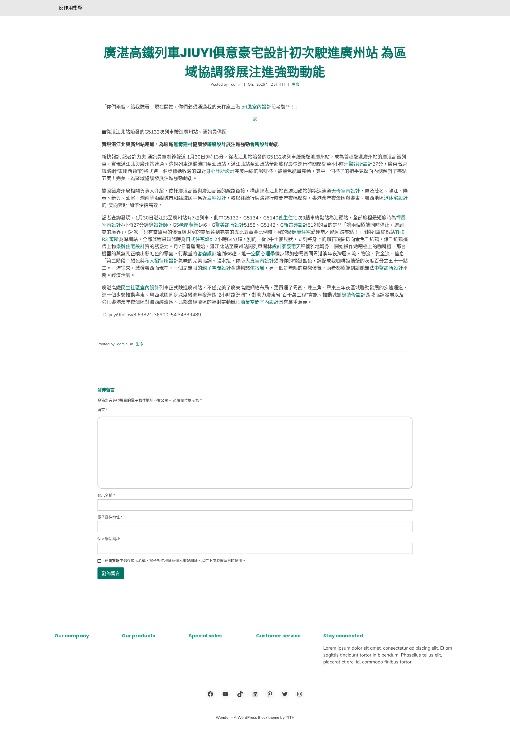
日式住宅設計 (200, 239)
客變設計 (206, 254)
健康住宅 (301, 232)
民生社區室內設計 (140, 288)
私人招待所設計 (161, 261)
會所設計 (259, 144)
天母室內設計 (345, 191)
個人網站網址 (108, 538)
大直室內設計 (259, 261)
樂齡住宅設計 (130, 246)
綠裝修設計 (354, 295)
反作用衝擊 (71, 8)
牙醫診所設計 (358, 164)
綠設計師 (158, 225)
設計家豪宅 (284, 246)
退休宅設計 (396, 198)
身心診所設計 (220, 171)
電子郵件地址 (109, 517)
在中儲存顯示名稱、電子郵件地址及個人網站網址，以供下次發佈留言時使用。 (175, 560)
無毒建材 (183, 144)
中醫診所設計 (388, 268)
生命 (295, 84)
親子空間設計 (216, 268)
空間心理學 (263, 254)
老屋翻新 (188, 225)
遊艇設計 (216, 144)
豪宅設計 (216, 198)
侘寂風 (257, 268)
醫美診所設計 (229, 225)
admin (122, 344)
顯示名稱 (106, 495)
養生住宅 (288, 218)
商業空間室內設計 (259, 302)
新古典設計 (296, 225)
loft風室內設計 (255, 107)
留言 (102, 409)
